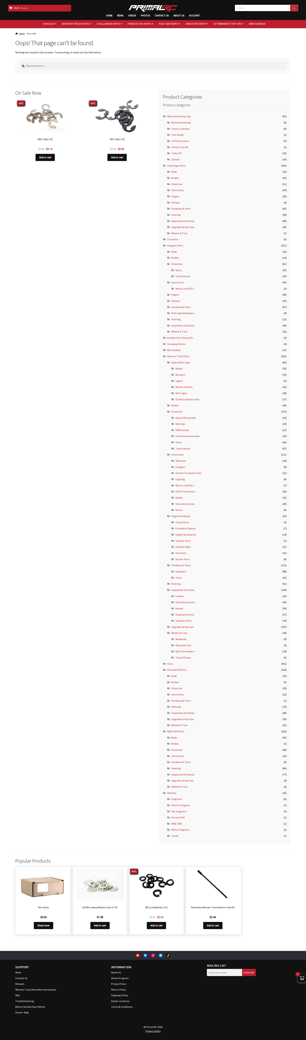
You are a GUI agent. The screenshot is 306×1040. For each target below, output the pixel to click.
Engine (175, 196)
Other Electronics (185, 491)
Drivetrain (176, 184)
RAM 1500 (176, 823)
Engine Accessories (185, 534)
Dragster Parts (196, 23)
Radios (179, 497)
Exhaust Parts (183, 540)
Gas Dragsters (179, 811)
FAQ (17, 995)
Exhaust (175, 202)
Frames (179, 596)
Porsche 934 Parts (139, 23)
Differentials (182, 430)
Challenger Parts (108, 23)
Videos (132, 15)
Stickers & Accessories (187, 399)
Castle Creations (180, 128)
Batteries (180, 460)
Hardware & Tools (181, 208)
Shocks (179, 608)
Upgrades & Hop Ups (182, 780)
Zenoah (175, 159)
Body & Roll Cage (180, 362)
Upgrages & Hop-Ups (182, 227)
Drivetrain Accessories (187, 436)
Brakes (175, 177)
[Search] (294, 8)
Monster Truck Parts (76, 23)
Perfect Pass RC (180, 147)
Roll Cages (181, 393)
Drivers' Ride (22, 1012)
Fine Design (177, 134)
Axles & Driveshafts (185, 417)
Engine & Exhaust (180, 516)
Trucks (174, 835)
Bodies (179, 368)
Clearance (172, 239)
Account (194, 15)
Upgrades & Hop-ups (182, 626)
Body (174, 171)
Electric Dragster (180, 805)
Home (109, 15)
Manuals (19, 983)
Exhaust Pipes (183, 546)
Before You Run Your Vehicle (30, 1006)
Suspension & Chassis (182, 221)
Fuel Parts (180, 553)
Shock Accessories (185, 602)
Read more (43, 925)
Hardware (180, 571)
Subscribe (249, 972)
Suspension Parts (184, 614)
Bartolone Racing (181, 122)
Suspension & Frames (182, 590)
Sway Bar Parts (183, 620)
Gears (178, 270)
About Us (178, 15)
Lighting (180, 479)
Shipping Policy (119, 995)
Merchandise (257, 23)
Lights (178, 380)
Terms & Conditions (122, 1006)
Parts (170, 663)
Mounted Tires (183, 645)
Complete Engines (185, 528)
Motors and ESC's (184, 288)
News (120, 15)
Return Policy (118, 989)
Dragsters (176, 799)
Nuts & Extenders (184, 651)
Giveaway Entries (176, 344)
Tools (178, 577)
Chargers (180, 467)
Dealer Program (120, 978)
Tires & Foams (183, 657)
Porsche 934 (178, 817)
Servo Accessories (185, 503)
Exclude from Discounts (180, 337)
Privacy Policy (118, 983)
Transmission (182, 276)
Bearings (180, 423)
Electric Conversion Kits (188, 473)
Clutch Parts (182, 522)
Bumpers (180, 374)
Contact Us (162, 15)
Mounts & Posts (184, 387)
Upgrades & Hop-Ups (182, 719)
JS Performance (180, 141)
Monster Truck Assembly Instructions (35, 989)
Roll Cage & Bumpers (182, 313)
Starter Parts (182, 559)
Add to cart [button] (45, 157)
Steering (176, 214)
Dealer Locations (120, 1001)
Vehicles (49, 23)
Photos (145, 15)
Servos (179, 509)
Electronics (177, 190)
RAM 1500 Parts (168, 23)
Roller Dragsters (180, 829)
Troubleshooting (24, 1001)
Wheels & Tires (179, 233)
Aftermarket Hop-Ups (227, 23)
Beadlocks (181, 639)
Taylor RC (176, 153)
